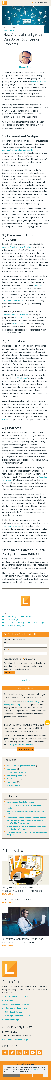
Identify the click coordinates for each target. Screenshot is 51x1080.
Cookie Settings (12, 1075)
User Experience (14, 779)
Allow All (38, 1075)
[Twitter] (12, 1052)
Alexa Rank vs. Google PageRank (20, 802)
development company (13, 704)
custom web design (31, 701)
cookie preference (36, 1069)
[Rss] (39, 1052)
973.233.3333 (42, 3)
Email (6, 650)
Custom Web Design (10, 1020)
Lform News (12, 782)
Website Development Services (15, 1004)
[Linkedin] (19, 1052)
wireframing (7, 419)
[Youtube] (33, 1052)
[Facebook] (5, 1052)
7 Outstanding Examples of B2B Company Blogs (26, 817)
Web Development (14, 775)
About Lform (25, 749)
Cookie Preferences (25, 1064)
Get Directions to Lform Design (15, 1040)
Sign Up (9, 672)
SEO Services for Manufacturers (15, 1008)
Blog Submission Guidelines (22, 744)
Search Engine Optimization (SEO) (21, 766)
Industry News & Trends (16, 772)
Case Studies (7, 1000)
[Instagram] (26, 1052)
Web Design (9, 30)
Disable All (26, 1075)
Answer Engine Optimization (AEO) (16, 1016)
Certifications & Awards (12, 1012)
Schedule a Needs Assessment (15, 996)
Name (6, 642)
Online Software (14, 785)
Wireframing (22, 378)
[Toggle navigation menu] (47, 722)
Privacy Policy (25, 680)
